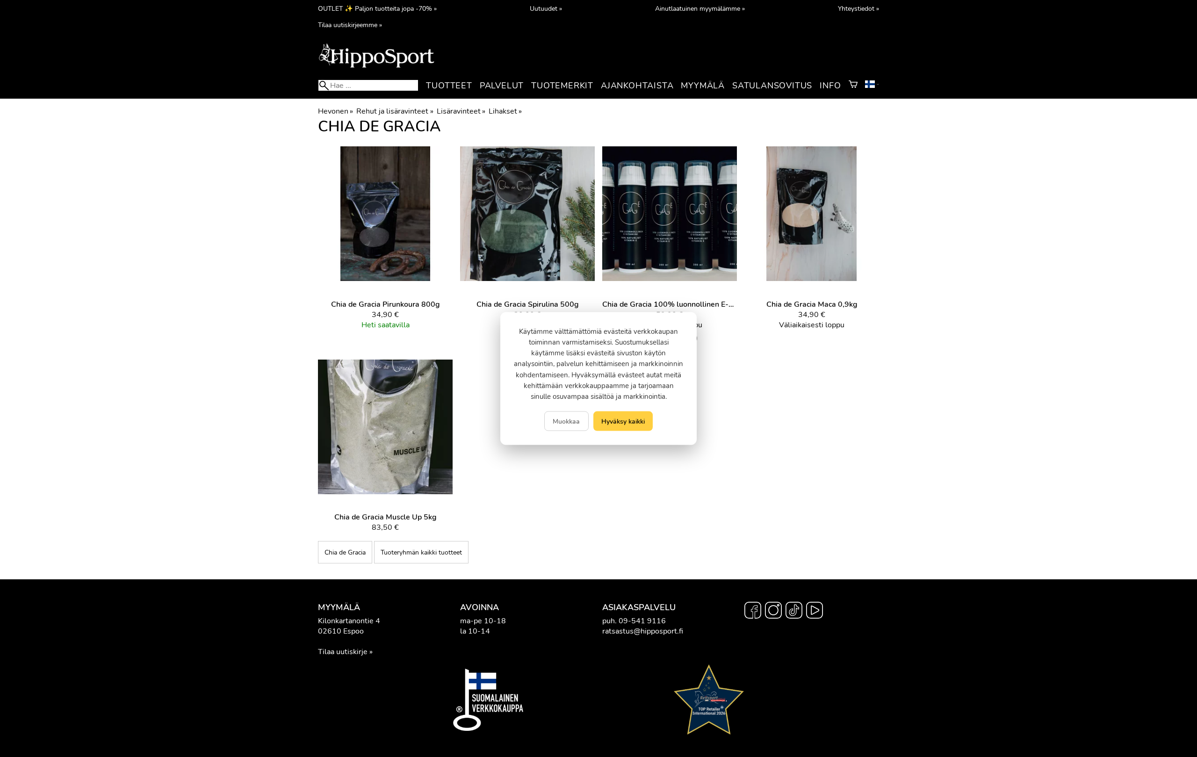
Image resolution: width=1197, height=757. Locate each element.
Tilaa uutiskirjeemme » (350, 24)
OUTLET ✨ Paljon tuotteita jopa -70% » (377, 8)
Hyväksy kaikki (623, 421)
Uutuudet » (546, 8)
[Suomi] (872, 85)
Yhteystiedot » (858, 8)
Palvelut (502, 85)
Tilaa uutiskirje (343, 652)
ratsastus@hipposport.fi (642, 631)
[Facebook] (752, 611)
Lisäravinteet (461, 111)
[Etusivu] (376, 67)
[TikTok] (794, 611)
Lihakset (505, 111)
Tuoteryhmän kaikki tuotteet (421, 552)
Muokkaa (566, 421)
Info (830, 85)
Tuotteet (449, 85)
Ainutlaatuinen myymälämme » (700, 8)
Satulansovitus (772, 85)
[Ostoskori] (853, 85)
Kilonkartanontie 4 (349, 621)
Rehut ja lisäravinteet (394, 111)
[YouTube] (814, 611)
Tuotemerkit (562, 85)
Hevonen (335, 111)
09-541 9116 (642, 621)
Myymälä (703, 85)
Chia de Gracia (345, 552)
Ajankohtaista (637, 85)
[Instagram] (773, 611)
